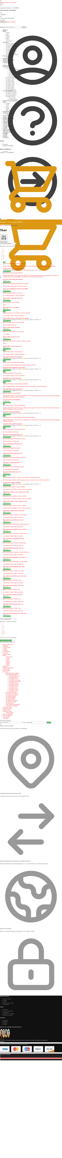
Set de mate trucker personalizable (11, 399)
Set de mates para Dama (34, 266)
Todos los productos (51, 266)
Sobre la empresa (7, 999)
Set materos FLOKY (14, 684)
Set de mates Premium (45, 275)
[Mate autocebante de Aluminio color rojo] (32, 543)
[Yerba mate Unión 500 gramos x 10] (32, 466)
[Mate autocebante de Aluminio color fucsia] (32, 533)
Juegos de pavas (7, 489)
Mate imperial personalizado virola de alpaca (14, 367)
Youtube (5, 1024)
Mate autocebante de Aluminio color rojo (13, 548)
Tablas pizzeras (6, 710)
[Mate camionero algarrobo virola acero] (32, 293)
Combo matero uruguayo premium (11, 482)
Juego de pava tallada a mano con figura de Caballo (16, 492)
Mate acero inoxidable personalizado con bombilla (15, 288)
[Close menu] (0, 1)
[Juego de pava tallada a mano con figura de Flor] (32, 496)
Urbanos (8, 665)
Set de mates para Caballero (20, 266)
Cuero (4, 295)
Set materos (43, 266)
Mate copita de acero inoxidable (11, 307)
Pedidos (5, 1000)
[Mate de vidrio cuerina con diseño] (32, 322)
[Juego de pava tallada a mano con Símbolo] (32, 505)
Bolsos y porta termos (8, 644)
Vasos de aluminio (7, 715)
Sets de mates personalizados (14, 276)
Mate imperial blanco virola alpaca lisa (12, 356)
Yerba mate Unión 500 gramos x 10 (12, 471)
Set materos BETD (13, 677)
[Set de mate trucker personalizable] (32, 393)
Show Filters (4, 241)
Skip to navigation (4, 2)
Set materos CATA (13, 678)
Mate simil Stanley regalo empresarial (12, 389)
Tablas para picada (7, 708)
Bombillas (5, 646)
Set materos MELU (10, 699)
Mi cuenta (5, 30)
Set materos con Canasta (52, 407)
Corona (8, 658)
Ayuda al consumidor (8, 90)
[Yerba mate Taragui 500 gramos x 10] (32, 457)
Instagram (5, 1021)
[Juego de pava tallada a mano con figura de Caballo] (32, 486)
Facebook (5, 1020)
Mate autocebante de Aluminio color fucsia (13, 538)
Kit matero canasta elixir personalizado (13, 279)
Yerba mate (16, 432)
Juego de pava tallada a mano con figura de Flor (15, 501)
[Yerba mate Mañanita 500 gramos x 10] (32, 438)
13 (3, 257)
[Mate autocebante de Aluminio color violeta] (32, 561)
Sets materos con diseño (27, 276)
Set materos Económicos (12, 695)
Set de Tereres (6, 670)
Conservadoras (6, 651)
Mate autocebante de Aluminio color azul (13, 520)
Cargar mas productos (6, 640)
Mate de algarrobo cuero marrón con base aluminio (16, 318)
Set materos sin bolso (34, 480)
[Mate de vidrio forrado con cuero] (32, 331)
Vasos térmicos (6, 716)
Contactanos (6, 1012)
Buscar (24, 27)
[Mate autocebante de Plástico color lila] (32, 589)
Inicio (1, 225)
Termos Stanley (9, 712)
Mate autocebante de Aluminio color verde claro (15, 557)
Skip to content (12, 2)
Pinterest (5, 1023)
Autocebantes (6, 517)
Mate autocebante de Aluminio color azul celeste (15, 529)
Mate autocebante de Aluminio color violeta (14, 566)
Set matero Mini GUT (14, 676)
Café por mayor (7, 647)
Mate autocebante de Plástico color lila (12, 594)
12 (3, 255)
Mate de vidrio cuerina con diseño (11, 327)
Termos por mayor (7, 711)
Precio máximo (26, 722)
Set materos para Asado (11, 700)
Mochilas (5, 666)
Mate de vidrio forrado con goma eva (12, 346)
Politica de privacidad (8, 1003)
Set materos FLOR (13, 685)
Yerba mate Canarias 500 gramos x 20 (12, 434)
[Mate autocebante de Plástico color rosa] (32, 599)
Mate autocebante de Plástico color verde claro (14, 613)
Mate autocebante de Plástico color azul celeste (14, 576)
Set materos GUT (13, 686)
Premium (12, 295)
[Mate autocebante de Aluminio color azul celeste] (32, 524)
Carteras (5, 648)
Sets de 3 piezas (10, 703)
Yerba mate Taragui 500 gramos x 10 (12, 462)
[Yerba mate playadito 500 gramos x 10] (32, 448)
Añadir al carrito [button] (7, 271)
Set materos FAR (13, 682)
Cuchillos (5, 652)
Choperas (5, 650)
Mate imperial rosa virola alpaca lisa (12, 378)
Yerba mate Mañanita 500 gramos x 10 (12, 443)
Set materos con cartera (14, 680)
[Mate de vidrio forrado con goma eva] (32, 341)
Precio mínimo (3, 722)
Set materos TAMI (13, 691)
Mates (4, 286)
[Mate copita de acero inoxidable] (32, 302)
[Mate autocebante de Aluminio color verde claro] (32, 552)
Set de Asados (6, 669)
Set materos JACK (13, 688)
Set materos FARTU (11, 697)
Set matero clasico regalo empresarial (12, 423)
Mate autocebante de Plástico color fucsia (13, 585)
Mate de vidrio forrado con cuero (11, 336)
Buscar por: (3, 27)
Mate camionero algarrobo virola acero (13, 298)
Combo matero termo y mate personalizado (14, 268)
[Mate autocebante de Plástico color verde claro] (32, 608)
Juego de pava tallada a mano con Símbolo (13, 510)
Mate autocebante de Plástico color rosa (13, 604)
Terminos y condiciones (8, 1013)
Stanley (8, 663)
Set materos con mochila (15, 681)
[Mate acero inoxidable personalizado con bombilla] (32, 283)
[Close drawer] (0, 5)
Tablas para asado (7, 707)
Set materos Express (11, 696)
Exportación (6, 1004)
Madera (8, 315)
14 (3, 258)
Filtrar (48, 722)
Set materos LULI (13, 689)
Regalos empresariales (8, 266)
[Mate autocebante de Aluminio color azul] (32, 514)
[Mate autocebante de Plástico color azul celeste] (32, 571)
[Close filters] (0, 724)
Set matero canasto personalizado (11, 411)
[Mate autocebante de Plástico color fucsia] (32, 580)
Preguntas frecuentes (8, 1015)
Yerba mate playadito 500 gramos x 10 (12, 453)
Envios (4, 1001)
